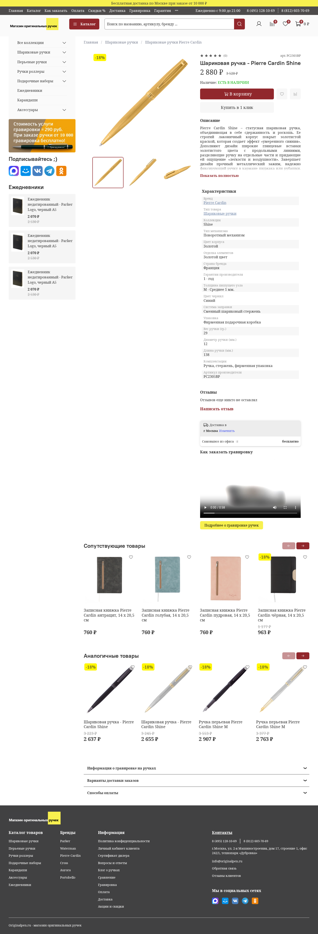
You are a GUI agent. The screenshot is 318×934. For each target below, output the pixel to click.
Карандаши (27, 100)
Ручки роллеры (30, 71)
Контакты (222, 832)
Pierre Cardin (215, 202)
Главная (16, 10)
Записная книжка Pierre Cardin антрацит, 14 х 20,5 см (109, 615)
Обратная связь (224, 868)
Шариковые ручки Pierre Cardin (173, 42)
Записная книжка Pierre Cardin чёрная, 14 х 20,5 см (282, 615)
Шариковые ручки (121, 42)
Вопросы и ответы (112, 863)
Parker (65, 841)
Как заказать (56, 10)
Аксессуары (27, 109)
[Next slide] (186, 103)
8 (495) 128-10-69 (261, 10)
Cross (64, 863)
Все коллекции (30, 42)
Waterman (68, 848)
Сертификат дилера (113, 855)
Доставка (117, 10)
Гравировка (139, 10)
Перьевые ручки (32, 62)
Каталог (34, 10)
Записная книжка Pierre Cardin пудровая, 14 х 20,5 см (225, 615)
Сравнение (107, 877)
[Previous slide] (99, 103)
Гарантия (162, 10)
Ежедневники (29, 90)
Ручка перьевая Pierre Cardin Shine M (221, 724)
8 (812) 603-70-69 (295, 10)
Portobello (67, 877)
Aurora (65, 870)
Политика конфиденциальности (124, 841)
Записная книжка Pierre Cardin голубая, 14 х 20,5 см (166, 615)
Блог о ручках (109, 870)
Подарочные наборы (35, 81)
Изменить (227, 431)
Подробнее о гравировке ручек (232, 525)
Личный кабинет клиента (119, 848)
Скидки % (96, 10)
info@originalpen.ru (227, 861)
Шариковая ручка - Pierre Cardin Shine (109, 724)
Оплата (77, 10)
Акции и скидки (111, 906)
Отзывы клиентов (226, 876)
